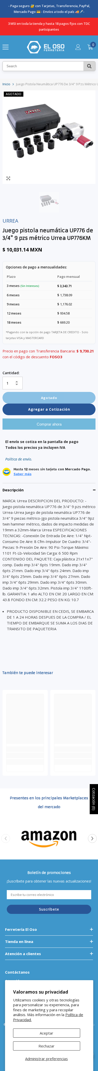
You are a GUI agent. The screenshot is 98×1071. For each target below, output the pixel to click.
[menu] (6, 47)
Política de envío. (18, 459)
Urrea (10, 220)
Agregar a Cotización (49, 409)
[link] (25, 755)
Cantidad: (11, 372)
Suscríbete (49, 909)
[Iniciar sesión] (78, 47)
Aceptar (46, 1033)
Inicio (6, 84)
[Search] (89, 66)
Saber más (22, 474)
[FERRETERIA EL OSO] (49, 838)
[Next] (92, 838)
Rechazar (46, 1045)
